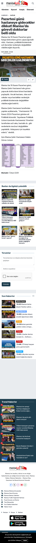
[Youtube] (21, 484)
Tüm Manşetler (9, 502)
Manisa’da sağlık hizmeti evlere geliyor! (25, 219)
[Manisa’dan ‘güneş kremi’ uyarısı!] (9, 230)
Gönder (6, 284)
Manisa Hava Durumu (11, 493)
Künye (13, 512)
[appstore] (18, 518)
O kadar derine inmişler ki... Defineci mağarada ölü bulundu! (24, 335)
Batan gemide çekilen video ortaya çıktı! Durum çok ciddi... (24, 325)
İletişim (5, 512)
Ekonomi (30, 10)
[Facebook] (10, 484)
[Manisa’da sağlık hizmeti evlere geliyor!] (26, 211)
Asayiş (21, 10)
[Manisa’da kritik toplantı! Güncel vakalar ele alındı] (9, 194)
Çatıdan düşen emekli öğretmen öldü (24, 315)
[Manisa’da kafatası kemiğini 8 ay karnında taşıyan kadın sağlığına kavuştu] (26, 230)
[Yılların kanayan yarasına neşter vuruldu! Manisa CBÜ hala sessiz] (9, 211)
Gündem (5, 10)
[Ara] (33, 3)
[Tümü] (33, 296)
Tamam (25, 540)
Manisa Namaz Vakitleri (11, 495)
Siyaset (14, 10)
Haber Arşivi (8, 507)
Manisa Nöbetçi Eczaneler (12, 491)
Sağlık (12, 15)
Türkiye (19, 331)
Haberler (4, 15)
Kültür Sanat (21, 301)
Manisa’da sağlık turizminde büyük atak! (25, 201)
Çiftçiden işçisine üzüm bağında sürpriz (25, 355)
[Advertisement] (18, 379)
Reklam (20, 512)
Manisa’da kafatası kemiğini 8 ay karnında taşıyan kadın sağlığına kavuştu (25, 240)
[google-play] (18, 524)
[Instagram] (18, 484)
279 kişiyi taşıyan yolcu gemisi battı (25, 345)
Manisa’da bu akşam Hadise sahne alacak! (23, 305)
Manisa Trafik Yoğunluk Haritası (14, 497)
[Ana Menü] (2, 3)
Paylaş (6, 79)
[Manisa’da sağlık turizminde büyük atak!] (26, 194)
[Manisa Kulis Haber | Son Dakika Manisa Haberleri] (17, 3)
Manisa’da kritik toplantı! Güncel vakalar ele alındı (8, 201)
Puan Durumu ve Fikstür (11, 500)
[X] (14, 484)
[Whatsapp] (25, 484)
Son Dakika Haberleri (11, 504)
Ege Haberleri (21, 311)
